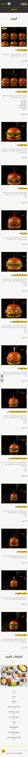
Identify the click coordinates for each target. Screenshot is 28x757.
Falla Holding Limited (12, 753)
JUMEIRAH (14, 9)
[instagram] (2, 380)
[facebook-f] (2, 376)
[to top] (3, 754)
